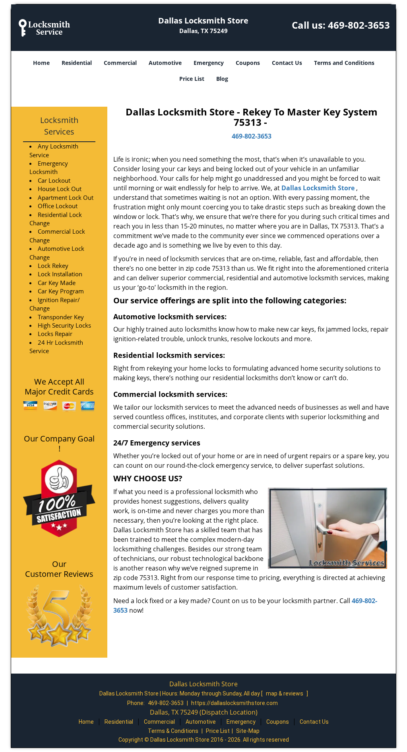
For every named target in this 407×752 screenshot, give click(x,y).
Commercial (120, 62)
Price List (191, 78)
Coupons (248, 62)
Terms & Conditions (173, 731)
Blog (222, 78)
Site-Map (248, 731)
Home (41, 62)
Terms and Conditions (344, 62)
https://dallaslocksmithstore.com (234, 703)
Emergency (209, 62)
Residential (77, 62)
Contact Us (287, 62)
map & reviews (285, 693)
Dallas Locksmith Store (318, 188)
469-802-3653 (359, 24)
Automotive (165, 62)
